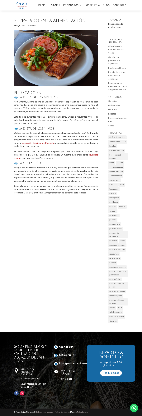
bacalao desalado (116, 150)
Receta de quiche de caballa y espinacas (116, 75)
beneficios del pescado (115, 156)
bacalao (112, 146)
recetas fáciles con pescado (117, 285)
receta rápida (114, 258)
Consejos (112, 101)
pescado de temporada (114, 234)
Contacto (119, 5)
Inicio (42, 5)
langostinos (113, 189)
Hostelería (92, 5)
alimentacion (114, 142)
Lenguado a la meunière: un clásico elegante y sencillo (117, 86)
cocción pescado (116, 167)
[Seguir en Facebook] (16, 393)
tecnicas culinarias (116, 317)
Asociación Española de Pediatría (38, 143)
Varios (111, 126)
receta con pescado (117, 245)
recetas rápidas (115, 296)
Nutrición (32, 26)
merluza (112, 207)
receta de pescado (117, 250)
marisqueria (114, 198)
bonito (111, 163)
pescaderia (113, 215)
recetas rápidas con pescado (117, 302)
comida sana (114, 180)
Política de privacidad (44, 412)
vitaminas (113, 321)
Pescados (113, 241)
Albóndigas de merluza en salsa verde (116, 49)
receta (122, 241)
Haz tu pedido (111, 372)
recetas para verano (117, 291)
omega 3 (112, 211)
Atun (124, 142)
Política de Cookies (62, 412)
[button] (134, 408)
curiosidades (114, 105)
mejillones (113, 202)
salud (120, 308)
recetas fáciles (115, 279)
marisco (112, 193)
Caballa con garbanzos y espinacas (114, 60)
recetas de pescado (117, 267)
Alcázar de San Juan (117, 137)
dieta (122, 185)
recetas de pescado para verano (117, 273)
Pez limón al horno (117, 68)
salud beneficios (115, 312)
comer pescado (115, 176)
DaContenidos (82, 412)
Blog (106, 5)
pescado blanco (115, 229)
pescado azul (114, 224)
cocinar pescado (116, 171)
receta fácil (113, 254)
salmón (112, 308)
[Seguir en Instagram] (22, 393)
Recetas (112, 114)
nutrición (122, 207)
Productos (71, 5)
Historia (54, 5)
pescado (112, 220)
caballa (120, 163)
